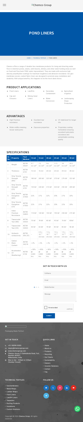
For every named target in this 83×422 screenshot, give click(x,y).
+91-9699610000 (14, 345)
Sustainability (50, 360)
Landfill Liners (12, 397)
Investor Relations (51, 366)
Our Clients (49, 357)
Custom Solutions (13, 409)
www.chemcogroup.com (17, 351)
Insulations (11, 406)
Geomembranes (12, 386)
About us (48, 348)
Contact (47, 369)
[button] (77, 409)
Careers (48, 363)
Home (47, 345)
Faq (46, 372)
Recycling (48, 354)
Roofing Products (13, 403)
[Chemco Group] (42, 5)
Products (48, 351)
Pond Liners (11, 395)
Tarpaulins (10, 400)
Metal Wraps (11, 389)
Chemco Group (24, 416)
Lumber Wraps (12, 392)
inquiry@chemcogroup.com (18, 348)
